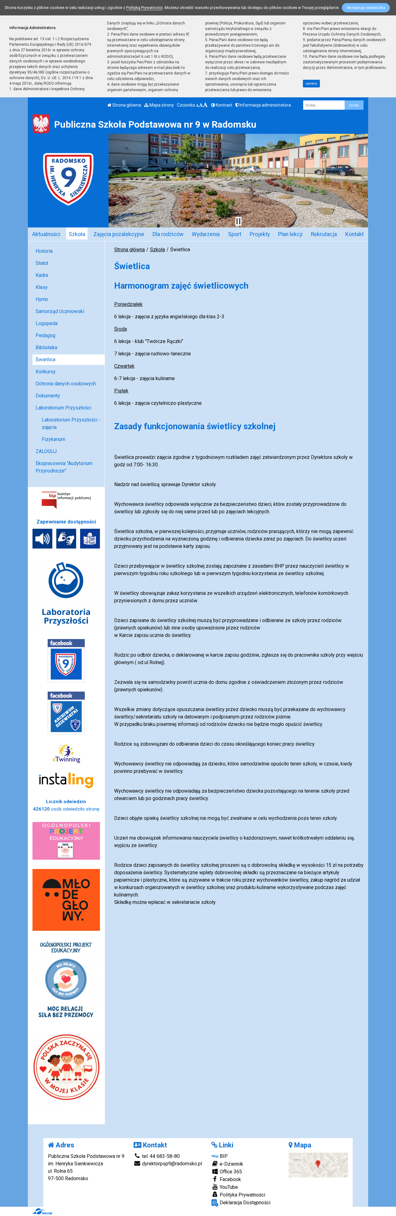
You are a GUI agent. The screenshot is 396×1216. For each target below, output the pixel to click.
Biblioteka (46, 347)
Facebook (229, 1179)
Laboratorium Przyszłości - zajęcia (71, 423)
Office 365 (230, 1172)
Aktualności (46, 234)
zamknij (311, 83)
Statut (42, 263)
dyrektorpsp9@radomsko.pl (171, 1164)
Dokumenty (48, 396)
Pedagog (45, 335)
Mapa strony (161, 105)
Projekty (260, 234)
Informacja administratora (265, 105)
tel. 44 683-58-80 (160, 1156)
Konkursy (46, 372)
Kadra (42, 275)
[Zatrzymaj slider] (238, 221)
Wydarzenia (206, 234)
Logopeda (47, 323)
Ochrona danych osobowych (66, 384)
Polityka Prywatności (241, 1195)
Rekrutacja (324, 234)
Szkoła (77, 234)
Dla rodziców (168, 234)
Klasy (42, 287)
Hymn (42, 299)
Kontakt (354, 234)
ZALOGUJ (46, 451)
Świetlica (45, 359)
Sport (234, 234)
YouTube (228, 1187)
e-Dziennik (230, 1164)
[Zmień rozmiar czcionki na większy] (201, 105)
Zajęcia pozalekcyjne (118, 234)
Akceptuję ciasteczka (365, 7)
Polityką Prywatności (144, 7)
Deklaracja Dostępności (244, 1202)
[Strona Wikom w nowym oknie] (42, 1211)
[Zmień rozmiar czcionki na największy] (205, 105)
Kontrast (223, 105)
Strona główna (126, 105)
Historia (44, 251)
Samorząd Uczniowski (60, 311)
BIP (223, 1156)
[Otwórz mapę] (318, 1164)
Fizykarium (53, 439)
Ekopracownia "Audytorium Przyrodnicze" (64, 467)
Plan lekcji (290, 234)
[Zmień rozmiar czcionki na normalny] (197, 105)
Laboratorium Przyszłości (63, 408)
